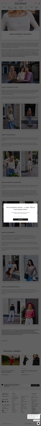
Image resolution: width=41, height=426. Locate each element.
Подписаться (20, 219)
